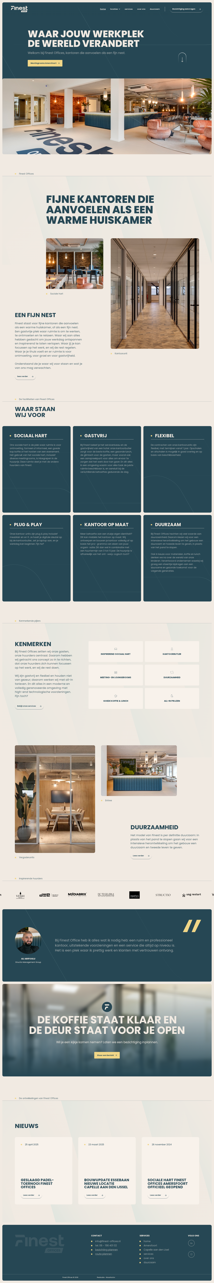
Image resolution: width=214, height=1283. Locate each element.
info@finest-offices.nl (107, 1241)
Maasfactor (110, 1277)
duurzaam (155, 9)
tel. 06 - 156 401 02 (106, 1245)
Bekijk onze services (26, 706)
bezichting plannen (106, 1249)
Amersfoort (150, 1245)
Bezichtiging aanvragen (183, 9)
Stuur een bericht (105, 1055)
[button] (115, 9)
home (103, 9)
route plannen (103, 1254)
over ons (141, 9)
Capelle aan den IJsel (156, 1249)
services (129, 9)
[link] (186, 9)
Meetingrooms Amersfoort (43, 63)
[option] (42, 895)
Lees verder (138, 855)
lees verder (22, 376)
